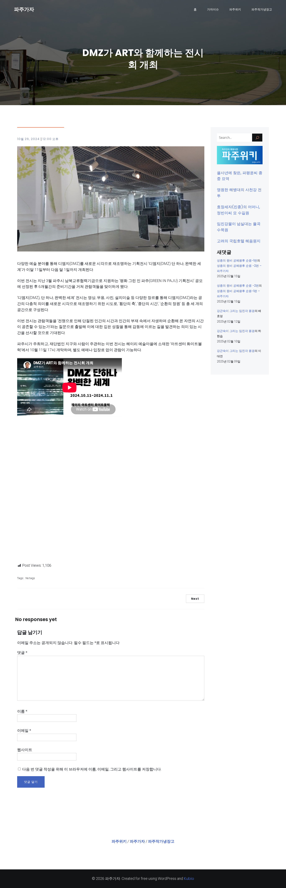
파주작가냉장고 (261, 9)
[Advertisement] (110, 491)
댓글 (22, 652)
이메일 (24, 730)
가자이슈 (213, 9)
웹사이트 (24, 750)
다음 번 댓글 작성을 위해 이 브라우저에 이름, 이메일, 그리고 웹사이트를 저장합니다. (91, 769)
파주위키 (235, 9)
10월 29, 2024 (28, 139)
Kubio (189, 878)
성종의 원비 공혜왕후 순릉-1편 (237, 260)
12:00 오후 (51, 139)
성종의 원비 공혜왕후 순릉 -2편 (238, 285)
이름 (22, 711)
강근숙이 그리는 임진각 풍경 (236, 311)
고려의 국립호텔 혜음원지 (238, 241)
